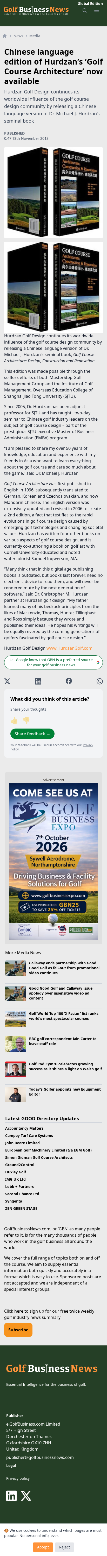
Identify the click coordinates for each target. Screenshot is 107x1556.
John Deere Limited (22, 1142)
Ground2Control (19, 1164)
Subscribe (18, 1330)
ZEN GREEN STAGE (21, 1208)
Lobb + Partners (19, 1186)
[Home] (4, 36)
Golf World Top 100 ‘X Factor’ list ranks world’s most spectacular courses (63, 1016)
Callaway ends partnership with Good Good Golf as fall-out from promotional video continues (64, 968)
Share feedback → (32, 734)
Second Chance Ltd (22, 1193)
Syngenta (13, 1201)
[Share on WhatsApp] (100, 681)
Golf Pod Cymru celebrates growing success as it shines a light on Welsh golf (65, 1066)
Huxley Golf (15, 1171)
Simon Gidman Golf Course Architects (39, 1157)
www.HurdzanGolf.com (69, 648)
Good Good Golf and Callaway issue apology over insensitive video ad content (60, 993)
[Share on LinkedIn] (38, 681)
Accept (43, 1547)
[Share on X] (7, 681)
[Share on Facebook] (69, 681)
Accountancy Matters (24, 1128)
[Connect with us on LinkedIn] (12, 1496)
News (18, 35)
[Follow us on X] (26, 1496)
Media (34, 35)
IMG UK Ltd (15, 1179)
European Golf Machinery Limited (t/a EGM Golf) (48, 1150)
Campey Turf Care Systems (29, 1135)
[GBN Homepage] (36, 10)
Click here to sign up (24, 1311)
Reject (64, 1547)
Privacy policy (18, 1478)
